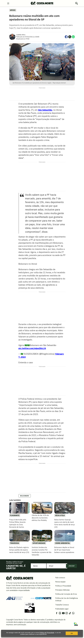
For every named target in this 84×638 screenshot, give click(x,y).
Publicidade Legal (61, 609)
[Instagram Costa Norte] (66, 613)
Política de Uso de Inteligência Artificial (66, 599)
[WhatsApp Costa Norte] (73, 613)
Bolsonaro (24, 496)
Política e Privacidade (63, 586)
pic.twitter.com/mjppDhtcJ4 (32, 348)
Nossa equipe (60, 582)
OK (72, 633)
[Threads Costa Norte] (60, 613)
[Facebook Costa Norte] (56, 613)
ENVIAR (71, 566)
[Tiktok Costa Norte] (70, 613)
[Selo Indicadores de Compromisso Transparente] (30, 607)
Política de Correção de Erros (66, 594)
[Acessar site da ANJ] (14, 598)
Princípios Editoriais (62, 590)
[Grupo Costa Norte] (41, 598)
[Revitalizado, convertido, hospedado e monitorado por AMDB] (76, 624)
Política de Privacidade (47, 632)
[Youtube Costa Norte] (63, 613)
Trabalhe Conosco (62, 605)
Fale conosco (60, 578)
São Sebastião (45, 110)
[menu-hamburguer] (8, 3)
